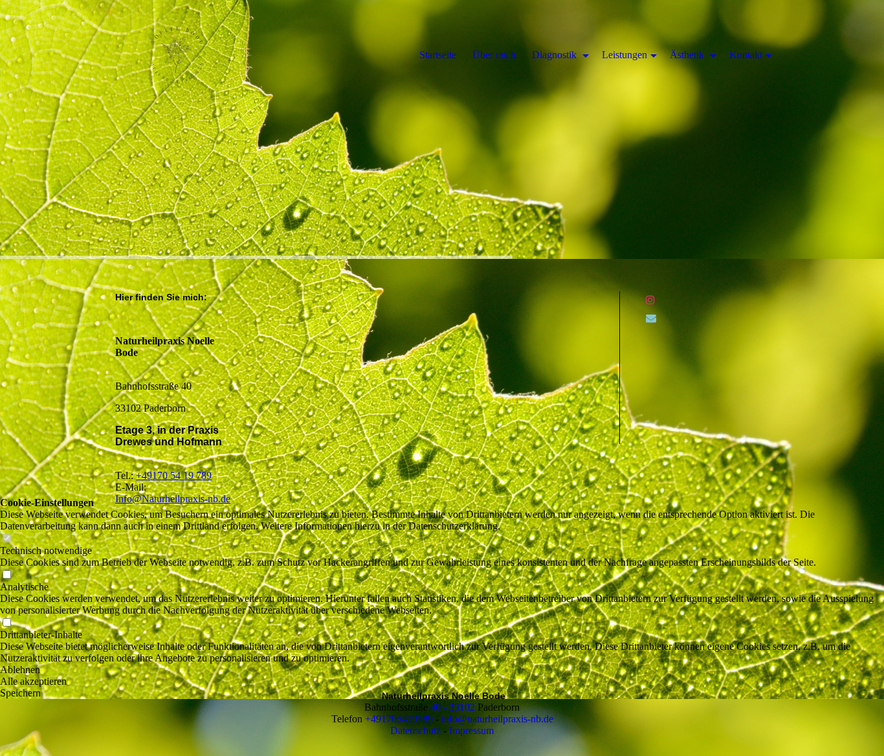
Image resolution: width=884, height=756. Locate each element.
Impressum (471, 730)
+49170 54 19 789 (174, 475)
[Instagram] (650, 300)
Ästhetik (688, 54)
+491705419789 (399, 718)
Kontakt (745, 54)
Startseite (437, 54)
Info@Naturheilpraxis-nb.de (172, 498)
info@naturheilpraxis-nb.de (497, 718)
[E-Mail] (651, 318)
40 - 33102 (452, 707)
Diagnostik (555, 54)
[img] (442, 129)
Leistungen (624, 54)
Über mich (494, 54)
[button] (442, 681)
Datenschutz (415, 730)
